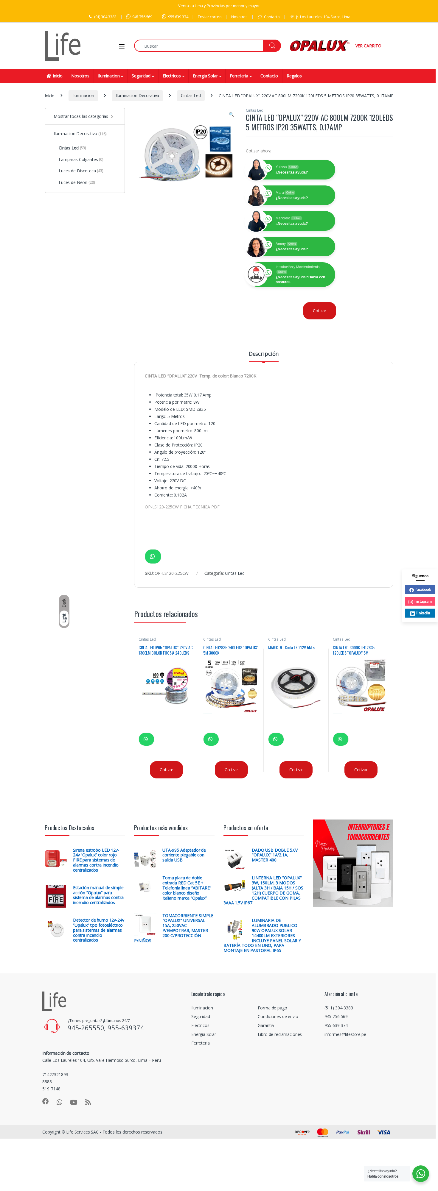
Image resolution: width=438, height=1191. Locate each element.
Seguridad (141, 76)
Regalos (294, 76)
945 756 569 (142, 16)
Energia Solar (205, 76)
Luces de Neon (77, 182)
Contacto (272, 16)
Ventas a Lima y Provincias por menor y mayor (219, 5)
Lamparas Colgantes (81, 159)
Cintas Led (191, 95)
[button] (231, 114)
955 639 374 (178, 16)
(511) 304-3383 (338, 1008)
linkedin (423, 612)
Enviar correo (209, 16)
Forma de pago (272, 1008)
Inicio (58, 76)
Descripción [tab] (264, 354)
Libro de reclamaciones (280, 1034)
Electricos (172, 76)
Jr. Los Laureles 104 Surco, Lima (323, 16)
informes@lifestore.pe (345, 1034)
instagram (423, 601)
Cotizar (319, 310)
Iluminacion (108, 76)
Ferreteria (239, 76)
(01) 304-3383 (105, 16)
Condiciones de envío (278, 1016)
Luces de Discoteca (81, 171)
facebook (423, 589)
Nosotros (239, 16)
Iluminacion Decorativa (137, 95)
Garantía (266, 1025)
